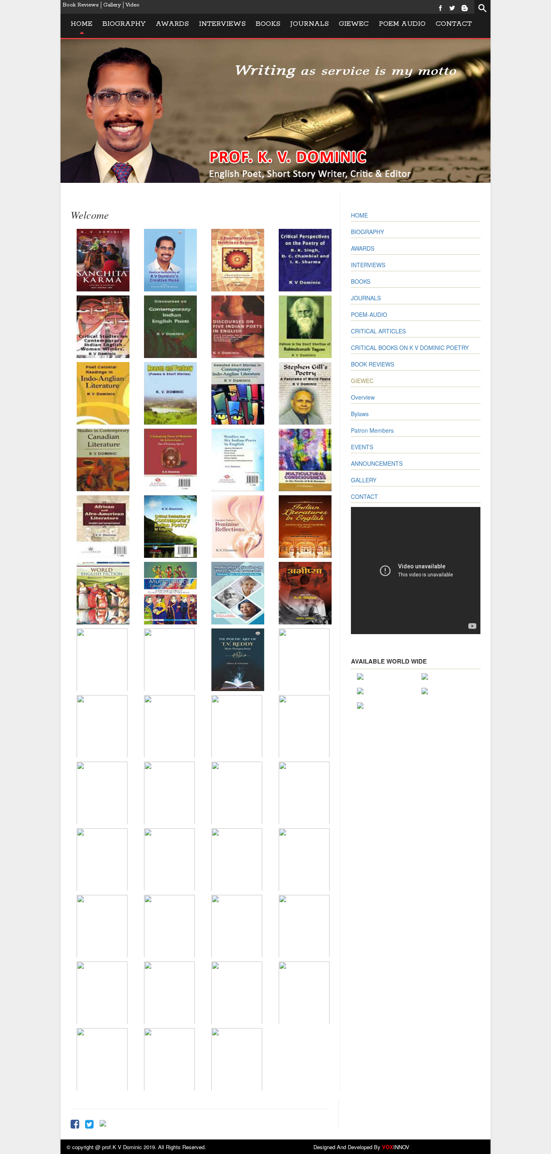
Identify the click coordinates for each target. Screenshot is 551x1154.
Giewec (354, 24)
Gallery (112, 5)
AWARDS (362, 248)
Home (81, 24)
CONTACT (364, 496)
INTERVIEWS (368, 265)
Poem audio (402, 24)
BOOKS (268, 24)
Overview (363, 397)
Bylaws (360, 414)
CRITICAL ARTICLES (378, 331)
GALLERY (363, 480)
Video (132, 5)
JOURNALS (309, 24)
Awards (172, 24)
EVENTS (362, 447)
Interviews (222, 24)
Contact (454, 24)
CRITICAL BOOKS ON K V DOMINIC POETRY (410, 347)
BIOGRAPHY (367, 232)
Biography (124, 24)
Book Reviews (81, 5)
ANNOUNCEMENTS (377, 463)
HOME (359, 215)
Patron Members (372, 430)
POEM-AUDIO (369, 314)
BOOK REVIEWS (372, 364)
